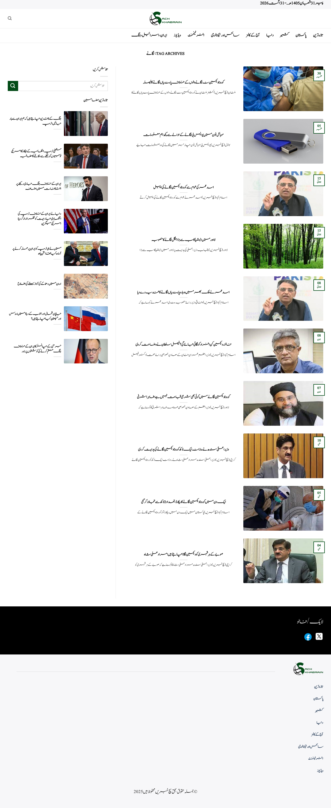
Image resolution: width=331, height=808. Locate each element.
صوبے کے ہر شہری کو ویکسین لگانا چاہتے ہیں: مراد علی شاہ (183, 554)
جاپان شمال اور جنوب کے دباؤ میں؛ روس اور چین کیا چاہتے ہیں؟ (35, 316)
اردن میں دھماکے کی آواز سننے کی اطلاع (39, 283)
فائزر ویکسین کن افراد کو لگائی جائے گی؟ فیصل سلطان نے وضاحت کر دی (183, 344)
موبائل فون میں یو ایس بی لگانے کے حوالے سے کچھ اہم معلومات (183, 135)
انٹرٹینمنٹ (196, 35)
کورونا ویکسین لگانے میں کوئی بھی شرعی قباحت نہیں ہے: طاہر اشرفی (183, 397)
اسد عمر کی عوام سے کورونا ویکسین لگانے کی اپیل (183, 187)
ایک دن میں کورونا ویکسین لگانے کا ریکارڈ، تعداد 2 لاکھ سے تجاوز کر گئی (183, 502)
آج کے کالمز (253, 35)
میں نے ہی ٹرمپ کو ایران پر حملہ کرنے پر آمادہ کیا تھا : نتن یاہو (36, 251)
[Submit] (13, 86)
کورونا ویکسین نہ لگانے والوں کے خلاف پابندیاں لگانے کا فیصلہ (183, 82)
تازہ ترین (318, 35)
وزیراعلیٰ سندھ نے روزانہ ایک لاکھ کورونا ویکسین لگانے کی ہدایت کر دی (183, 449)
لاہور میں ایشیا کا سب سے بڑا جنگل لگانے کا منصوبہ (183, 240)
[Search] (10, 18)
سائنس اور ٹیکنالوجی (225, 35)
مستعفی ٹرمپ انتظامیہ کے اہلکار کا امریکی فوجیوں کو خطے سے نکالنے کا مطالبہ (36, 153)
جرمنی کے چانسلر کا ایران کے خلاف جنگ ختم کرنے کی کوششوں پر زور (37, 349)
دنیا (270, 35)
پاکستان (301, 35)
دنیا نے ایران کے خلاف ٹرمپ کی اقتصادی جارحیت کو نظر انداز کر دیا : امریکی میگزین (39, 218)
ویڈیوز (177, 35)
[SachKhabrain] (165, 18)
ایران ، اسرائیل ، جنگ (149, 35)
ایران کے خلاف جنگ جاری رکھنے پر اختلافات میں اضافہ (38, 186)
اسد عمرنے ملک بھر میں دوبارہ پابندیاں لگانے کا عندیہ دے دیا (183, 292)
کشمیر (284, 35)
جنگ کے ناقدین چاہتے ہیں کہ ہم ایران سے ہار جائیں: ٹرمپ (35, 121)
